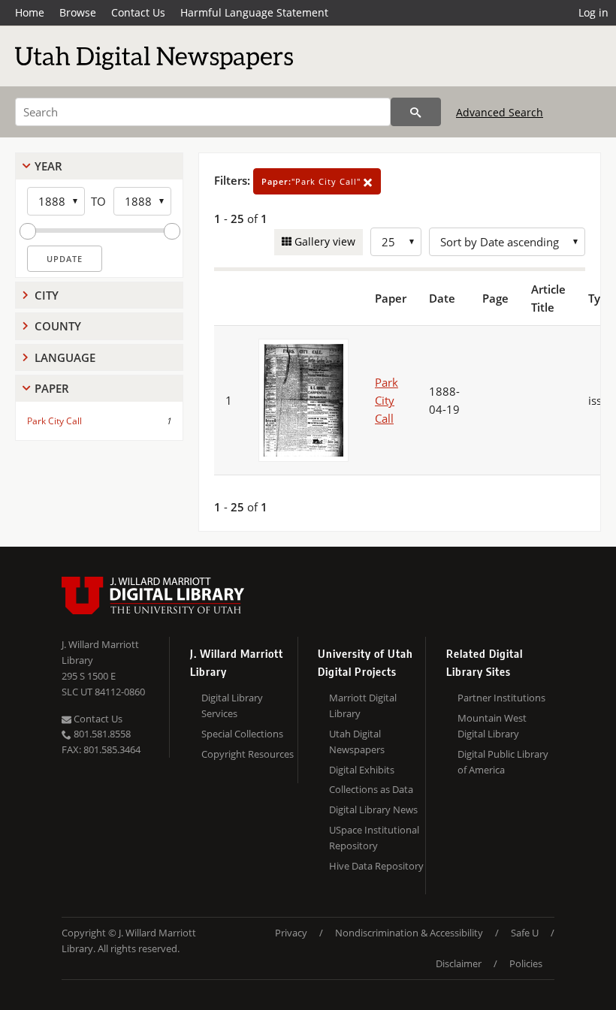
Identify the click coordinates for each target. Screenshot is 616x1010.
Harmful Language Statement (254, 12)
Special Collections (242, 733)
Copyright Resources (247, 754)
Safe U (525, 932)
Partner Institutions (501, 697)
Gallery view (323, 241)
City (47, 295)
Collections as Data (371, 789)
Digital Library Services (232, 705)
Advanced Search (499, 112)
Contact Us (138, 12)
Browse (77, 12)
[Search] (416, 112)
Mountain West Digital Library (492, 725)
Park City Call (54, 421)
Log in (593, 12)
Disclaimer (459, 963)
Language (65, 357)
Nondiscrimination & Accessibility (409, 932)
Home (29, 12)
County (58, 325)
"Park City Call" (312, 181)
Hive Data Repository (376, 866)
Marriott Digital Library (363, 705)
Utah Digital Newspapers (357, 741)
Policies (525, 963)
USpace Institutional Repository (374, 837)
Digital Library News (373, 809)
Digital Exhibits (361, 769)
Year (48, 165)
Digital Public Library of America (502, 761)
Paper (52, 388)
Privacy (291, 932)
